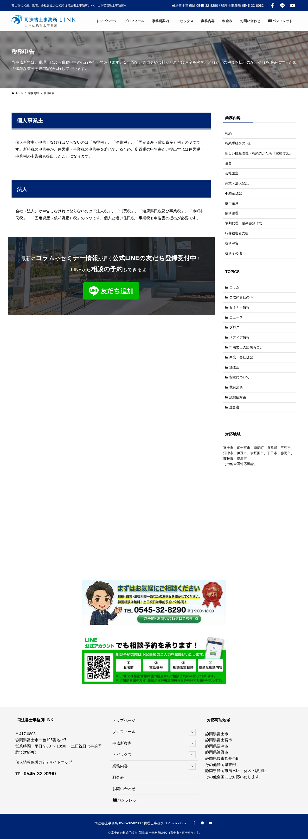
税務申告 (231, 243)
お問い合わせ (123, 789)
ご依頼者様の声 (241, 297)
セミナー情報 (239, 307)
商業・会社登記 (241, 357)
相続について (239, 377)
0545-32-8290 (40, 774)
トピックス (122, 755)
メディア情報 (239, 337)
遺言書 (234, 407)
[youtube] (292, 5)
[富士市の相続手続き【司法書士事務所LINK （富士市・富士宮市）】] (44, 21)
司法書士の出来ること (246, 347)
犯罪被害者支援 (237, 233)
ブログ (234, 327)
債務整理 (231, 213)
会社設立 (231, 173)
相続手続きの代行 (238, 143)
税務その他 (233, 253)
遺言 (228, 163)
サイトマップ (60, 762)
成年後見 (231, 203)
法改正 (234, 367)
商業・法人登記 (237, 183)
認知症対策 (237, 397)
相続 (228, 133)
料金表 (118, 777)
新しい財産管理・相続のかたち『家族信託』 (258, 153)
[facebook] (272, 5)
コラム (234, 287)
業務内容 (120, 766)
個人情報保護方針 (30, 762)
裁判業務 (236, 387)
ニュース (236, 317)
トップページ (123, 720)
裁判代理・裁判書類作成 (243, 223)
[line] (282, 5)
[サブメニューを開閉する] (192, 732)
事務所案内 (122, 743)
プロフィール (123, 732)
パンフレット (128, 800)
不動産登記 (233, 193)
